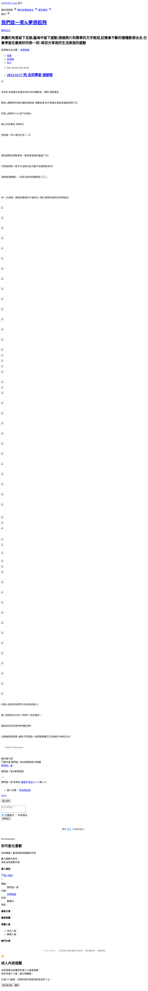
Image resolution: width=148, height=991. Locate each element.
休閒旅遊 (24, 50)
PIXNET (52, 951)
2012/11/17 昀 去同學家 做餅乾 (30, 75)
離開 (16, 985)
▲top (3, 795)
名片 (9, 62)
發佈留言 (6, 819)
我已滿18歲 (7, 985)
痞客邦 (24, 782)
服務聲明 (101, 951)
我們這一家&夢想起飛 (24, 22)
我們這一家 (7, 765)
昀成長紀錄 (25, 790)
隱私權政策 (90, 951)
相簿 (9, 55)
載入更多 (6, 801)
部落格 (10, 59)
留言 (30, 782)
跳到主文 (5, 30)
